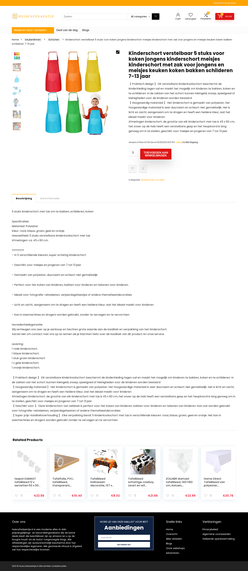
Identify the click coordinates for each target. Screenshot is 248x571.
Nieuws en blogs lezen (225, 3)
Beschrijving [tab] (24, 198)
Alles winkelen (174, 538)
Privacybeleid (210, 529)
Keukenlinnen (33, 39)
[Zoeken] (155, 16)
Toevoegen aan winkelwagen (156, 154)
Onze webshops (175, 548)
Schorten (53, 39)
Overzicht (171, 534)
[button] (117, 52)
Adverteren (172, 553)
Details (179, 142)
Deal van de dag (67, 30)
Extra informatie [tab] (49, 198)
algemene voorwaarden (216, 534)
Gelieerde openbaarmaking (218, 538)
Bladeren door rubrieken (30, 30)
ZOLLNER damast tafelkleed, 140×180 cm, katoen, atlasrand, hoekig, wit (179, 485)
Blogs (85, 30)
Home (15, 39)
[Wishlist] (191, 15)
